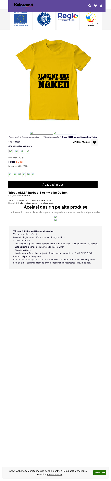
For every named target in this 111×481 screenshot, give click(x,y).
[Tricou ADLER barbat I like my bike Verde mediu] (28, 151)
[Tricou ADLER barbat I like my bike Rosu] (16, 151)
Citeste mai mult (54, 474)
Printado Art (25, 195)
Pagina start (14, 137)
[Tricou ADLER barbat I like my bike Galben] (10, 174)
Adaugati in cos (53, 184)
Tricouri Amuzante (51, 137)
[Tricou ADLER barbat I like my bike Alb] (10, 151)
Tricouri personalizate (31, 137)
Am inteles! (100, 473)
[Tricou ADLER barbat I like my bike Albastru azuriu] (22, 151)
